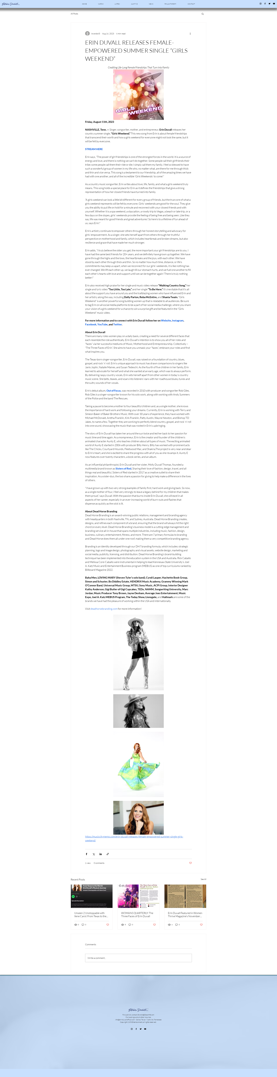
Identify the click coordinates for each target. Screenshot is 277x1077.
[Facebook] (265, 3)
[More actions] (190, 33)
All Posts (74, 13)
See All (203, 879)
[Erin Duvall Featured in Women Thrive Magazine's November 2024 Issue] (185, 896)
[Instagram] (260, 3)
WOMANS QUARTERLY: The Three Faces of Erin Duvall (137, 914)
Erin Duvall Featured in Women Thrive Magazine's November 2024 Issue (185, 914)
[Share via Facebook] (86, 854)
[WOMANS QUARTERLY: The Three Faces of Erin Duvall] (138, 896)
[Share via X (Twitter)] (93, 854)
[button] (202, 14)
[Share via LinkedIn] (100, 854)
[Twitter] (269, 3)
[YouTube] (274, 3)
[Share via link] (107, 854)
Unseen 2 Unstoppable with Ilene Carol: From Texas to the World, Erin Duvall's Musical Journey (90, 914)
